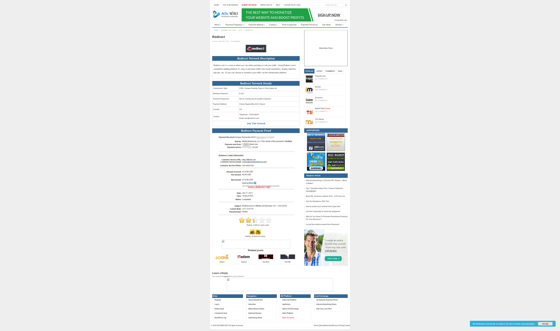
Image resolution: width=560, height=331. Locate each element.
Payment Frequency (234, 25)
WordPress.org (220, 318)
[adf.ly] (316, 162)
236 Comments (321, 111)
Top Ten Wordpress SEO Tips (317, 201)
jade (215, 41)
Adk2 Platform (287, 313)
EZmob (318, 87)
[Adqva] (222, 259)
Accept (545, 323)
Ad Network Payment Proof (327, 300)
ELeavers (319, 98)
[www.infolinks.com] (326, 247)
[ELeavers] (309, 100)
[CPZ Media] (309, 122)
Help (278, 5)
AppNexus (286, 304)
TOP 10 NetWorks (230, 5)
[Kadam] (244, 259)
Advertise (252, 304)
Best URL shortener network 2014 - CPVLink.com (325, 196)
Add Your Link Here (324, 309)
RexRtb (288, 262)
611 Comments (321, 79)
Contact (347, 325)
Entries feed (219, 309)
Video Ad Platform (289, 300)
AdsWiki (225, 15)
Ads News (326, 25)
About (321, 325)
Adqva (222, 262)
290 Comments (321, 90)
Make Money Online (256, 309)
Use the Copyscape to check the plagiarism (323, 211)
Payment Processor (309, 25)
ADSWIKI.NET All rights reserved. (230, 325)
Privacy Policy (337, 325)
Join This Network (256, 123)
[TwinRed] (266, 259)
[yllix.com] (316, 142)
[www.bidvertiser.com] (336, 142)
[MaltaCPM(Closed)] (309, 111)
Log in (217, 304)
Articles (339, 25)
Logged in (226, 276)
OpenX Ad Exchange (290, 309)
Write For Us (266, 5)
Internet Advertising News (326, 304)
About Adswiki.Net (255, 300)
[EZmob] (309, 90)
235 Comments (321, 122)
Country (273, 25)
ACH (240, 30)
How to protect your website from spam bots (323, 206)
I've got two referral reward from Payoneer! (322, 224)
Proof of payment (289, 25)
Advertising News (255, 318)
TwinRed (265, 262)
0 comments (235, 41)
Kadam (244, 262)
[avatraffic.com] (336, 162)
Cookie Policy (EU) (292, 5)
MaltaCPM (322, 108)
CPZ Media (319, 119)
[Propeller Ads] (309, 79)
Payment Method (257, 25)
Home (216, 5)
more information (528, 324)
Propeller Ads (320, 76)
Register (218, 300)
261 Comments (321, 100)
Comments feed (221, 313)
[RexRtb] (288, 259)
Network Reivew (254, 313)
